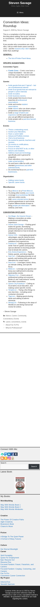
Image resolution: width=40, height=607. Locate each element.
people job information (21, 205)
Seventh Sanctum (8, 584)
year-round (29, 193)
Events (16, 319)
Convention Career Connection (13, 576)
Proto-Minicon (27, 191)
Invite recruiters (14, 94)
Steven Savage (20, 3)
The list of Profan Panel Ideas (19, 58)
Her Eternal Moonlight (9, 549)
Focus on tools (13, 146)
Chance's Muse (7, 526)
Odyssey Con (13, 275)
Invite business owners (17, 96)
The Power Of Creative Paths (12, 520)
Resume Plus (6, 562)
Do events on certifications (18, 144)
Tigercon (11, 296)
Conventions (8, 319)
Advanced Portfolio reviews (18, 136)
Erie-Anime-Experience (17, 252)
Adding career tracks (16, 180)
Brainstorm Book (7, 524)
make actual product (16, 161)
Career (14, 316)
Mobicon (11, 269)
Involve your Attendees (16, 132)
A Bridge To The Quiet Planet (12, 537)
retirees (15, 108)
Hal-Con (11, 256)
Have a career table (15, 134)
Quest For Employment (10, 558)
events (23, 322)
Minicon (15, 191)
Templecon (12, 290)
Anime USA (12, 235)
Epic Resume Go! (8, 560)
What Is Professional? (14, 328)
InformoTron (5, 582)
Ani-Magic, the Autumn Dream (19, 216)
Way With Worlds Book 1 (10, 505)
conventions (15, 322)
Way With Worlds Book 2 (10, 507)
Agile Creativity (7, 522)
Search (3, 463)
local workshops (22, 195)
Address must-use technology (19, 153)
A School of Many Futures (11, 539)
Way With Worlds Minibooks (12, 509)
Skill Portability (6, 555)
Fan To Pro (5, 573)
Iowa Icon (12, 262)
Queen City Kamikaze (16, 284)
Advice (8, 316)
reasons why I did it (22, 49)
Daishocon (12, 243)
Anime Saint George (16, 224)
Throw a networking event (18, 130)
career (8, 322)
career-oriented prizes (20, 199)
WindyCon (12, 303)
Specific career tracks (16, 182)
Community (22, 316)
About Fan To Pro (12, 325)
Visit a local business (16, 138)
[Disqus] (20, 362)
